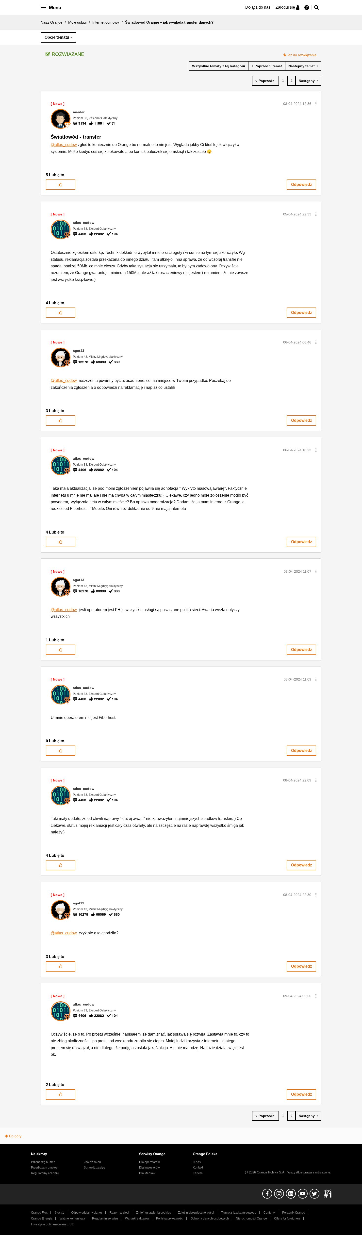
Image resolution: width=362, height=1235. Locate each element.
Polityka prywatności (169, 1218)
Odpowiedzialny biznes (86, 1212)
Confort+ (269, 1212)
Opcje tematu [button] (57, 37)
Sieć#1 (59, 1212)
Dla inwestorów (149, 1167)
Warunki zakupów (137, 1218)
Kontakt (198, 1167)
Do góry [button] (15, 1136)
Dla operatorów (149, 1162)
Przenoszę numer (43, 1162)
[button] (316, 104)
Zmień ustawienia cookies (153, 1212)
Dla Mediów (147, 1173)
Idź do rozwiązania (301, 55)
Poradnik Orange (293, 1212)
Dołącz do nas (257, 7)
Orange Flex (39, 1212)
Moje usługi (77, 22)
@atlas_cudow (64, 145)
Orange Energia (41, 1218)
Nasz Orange (51, 22)
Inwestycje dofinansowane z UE (52, 1224)
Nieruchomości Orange (251, 1218)
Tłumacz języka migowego (238, 1212)
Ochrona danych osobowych (210, 1218)
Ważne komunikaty (72, 1218)
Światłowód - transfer (76, 137)
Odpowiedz (301, 184)
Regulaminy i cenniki (45, 1173)
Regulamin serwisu (105, 1218)
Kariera (198, 1173)
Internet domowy (105, 22)
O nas (197, 1162)
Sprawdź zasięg (94, 1167)
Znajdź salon (92, 1162)
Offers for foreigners (287, 1218)
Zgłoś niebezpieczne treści (196, 1212)
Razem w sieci (119, 1212)
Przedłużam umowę (44, 1167)
